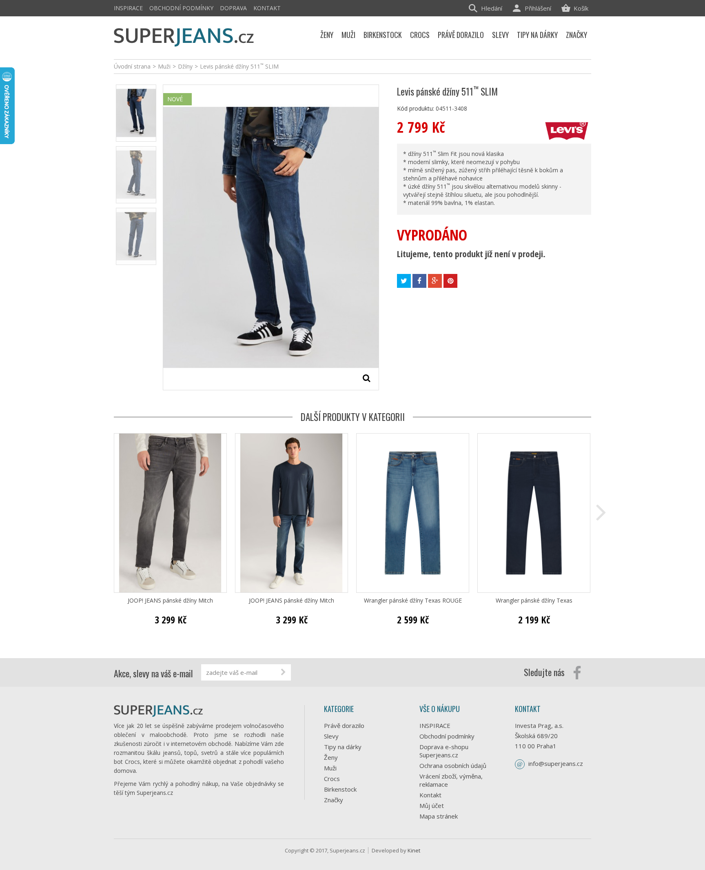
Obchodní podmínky (181, 8)
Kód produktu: (415, 108)
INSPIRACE (128, 8)
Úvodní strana (132, 66)
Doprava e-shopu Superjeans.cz (443, 751)
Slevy (331, 736)
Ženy (331, 757)
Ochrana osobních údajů (452, 765)
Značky (333, 800)
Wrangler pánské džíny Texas (534, 600)
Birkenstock (340, 789)
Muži (330, 768)
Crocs (332, 778)
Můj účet (431, 805)
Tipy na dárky (342, 747)
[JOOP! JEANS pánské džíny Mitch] (170, 513)
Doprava (233, 8)
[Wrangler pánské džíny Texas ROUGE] (412, 513)
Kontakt (267, 8)
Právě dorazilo (344, 725)
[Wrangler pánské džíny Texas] (533, 513)
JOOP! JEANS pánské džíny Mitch (170, 600)
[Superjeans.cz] (184, 35)
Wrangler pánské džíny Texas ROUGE (413, 600)
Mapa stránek (438, 816)
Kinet (414, 850)
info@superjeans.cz (555, 763)
